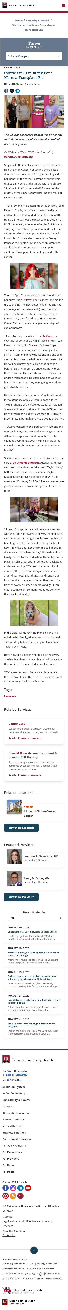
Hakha (20, 1273)
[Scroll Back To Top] (34, 1250)
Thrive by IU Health (37, 20)
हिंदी (26, 1273)
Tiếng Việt (57, 1278)
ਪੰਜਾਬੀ (13, 1278)
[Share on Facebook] (6, 91)
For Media (8, 1172)
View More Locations (21, 828)
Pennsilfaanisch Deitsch (13, 1268)
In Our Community (13, 1093)
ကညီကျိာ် (41, 1273)
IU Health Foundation (15, 1113)
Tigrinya (48, 1278)
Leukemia (10, 696)
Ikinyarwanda (53, 1273)
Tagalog (39, 1278)
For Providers (10, 1158)
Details (12, 738)
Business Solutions (14, 1132)
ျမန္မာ (37, 1263)
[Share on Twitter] (12, 91)
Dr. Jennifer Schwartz (26, 463)
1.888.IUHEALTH (15, 1075)
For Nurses (9, 1165)
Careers (7, 1106)
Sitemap (7, 1217)
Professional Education (16, 1139)
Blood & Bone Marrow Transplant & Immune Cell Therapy (33, 755)
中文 (43, 1263)
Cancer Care (17, 724)
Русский (21, 1278)
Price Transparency (13, 1231)
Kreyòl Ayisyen (9, 1273)
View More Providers (21, 897)
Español (14, 1263)
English (5, 1263)
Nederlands (51, 1263)
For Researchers (12, 1152)
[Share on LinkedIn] (17, 91)
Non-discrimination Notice (14, 1259)
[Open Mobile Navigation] (63, 5)
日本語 (32, 1273)
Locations (36, 738)
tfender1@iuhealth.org (18, 157)
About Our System (13, 1087)
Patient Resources (13, 1119)
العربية (30, 1263)
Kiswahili (30, 1278)
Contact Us (8, 1235)
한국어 (5, 1278)
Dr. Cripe (47, 336)
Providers (23, 738)
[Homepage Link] (19, 5)
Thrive (34, 45)
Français (41, 1268)
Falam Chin (31, 1268)
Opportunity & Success (16, 1100)
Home (19, 20)
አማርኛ (22, 1263)
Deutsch (50, 1268)
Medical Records (12, 1126)
